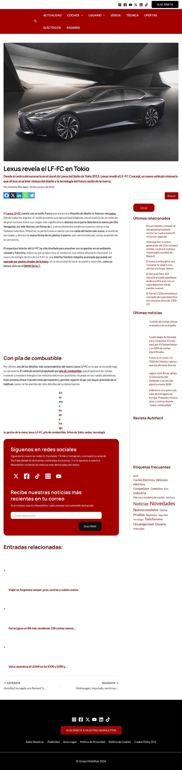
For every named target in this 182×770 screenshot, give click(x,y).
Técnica (132, 15)
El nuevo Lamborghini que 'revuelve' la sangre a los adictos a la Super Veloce (160, 265)
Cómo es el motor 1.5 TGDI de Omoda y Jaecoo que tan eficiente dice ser (163, 361)
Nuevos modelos (145, 510)
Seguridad (163, 515)
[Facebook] (125, 4)
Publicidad (53, 741)
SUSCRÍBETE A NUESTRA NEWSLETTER (91, 730)
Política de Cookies (120, 741)
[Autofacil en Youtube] (58, 477)
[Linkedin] (141, 4)
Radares (73, 28)
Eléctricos (52, 28)
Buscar (171, 195)
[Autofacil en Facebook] (26, 478)
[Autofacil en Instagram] (48, 478)
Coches (73, 15)
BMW (135, 476)
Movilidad (170, 497)
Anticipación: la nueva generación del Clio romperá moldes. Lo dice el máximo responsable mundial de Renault (162, 248)
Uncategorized (143, 524)
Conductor (157, 488)
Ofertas (150, 15)
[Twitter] (87, 719)
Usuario (95, 15)
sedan (88, 432)
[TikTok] (146, 4)
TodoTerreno (154, 519)
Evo (166, 488)
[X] (13, 195)
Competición (141, 488)
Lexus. (112, 213)
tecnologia (99, 432)
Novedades (162, 503)
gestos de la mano (17, 432)
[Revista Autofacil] (155, 438)
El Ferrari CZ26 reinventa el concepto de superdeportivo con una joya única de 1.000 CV (161, 299)
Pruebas (139, 515)
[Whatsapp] (25, 195)
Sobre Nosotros (35, 741)
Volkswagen (138, 528)
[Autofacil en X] (16, 477)
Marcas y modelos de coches (149, 497)
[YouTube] (130, 4)
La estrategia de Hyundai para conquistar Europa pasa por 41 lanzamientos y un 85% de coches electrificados (163, 344)
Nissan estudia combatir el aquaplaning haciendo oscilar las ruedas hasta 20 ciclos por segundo (160, 231)
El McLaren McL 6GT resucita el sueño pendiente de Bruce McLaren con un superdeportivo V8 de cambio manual (161, 281)
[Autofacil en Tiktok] (37, 477)
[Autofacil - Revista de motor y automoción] (17, 21)
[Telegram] (31, 195)
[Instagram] (119, 4)
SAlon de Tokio (75, 432)
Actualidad (52, 15)
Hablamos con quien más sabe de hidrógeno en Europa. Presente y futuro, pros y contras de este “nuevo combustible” (163, 398)
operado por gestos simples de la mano (26, 261)
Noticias (140, 503)
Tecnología (138, 519)
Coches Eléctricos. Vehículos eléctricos (150, 482)
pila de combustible (70, 371)
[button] (165, 4)
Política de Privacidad (92, 741)
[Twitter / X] (135, 4)
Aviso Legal (69, 741)
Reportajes (151, 515)
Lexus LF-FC (13, 213)
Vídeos (116, 15)
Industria (139, 493)
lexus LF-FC (35, 432)
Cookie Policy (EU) (145, 741)
